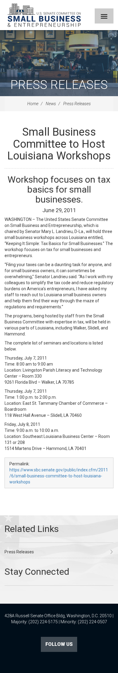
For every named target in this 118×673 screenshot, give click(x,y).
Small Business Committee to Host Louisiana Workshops (59, 144)
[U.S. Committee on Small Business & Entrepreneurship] (44, 15)
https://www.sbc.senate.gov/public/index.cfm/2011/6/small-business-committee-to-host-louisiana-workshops (58, 475)
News (51, 103)
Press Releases (59, 85)
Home (32, 103)
